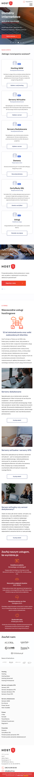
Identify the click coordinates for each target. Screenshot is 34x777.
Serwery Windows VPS (8, 692)
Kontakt (4, 717)
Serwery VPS (5, 687)
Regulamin (5, 723)
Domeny (4, 730)
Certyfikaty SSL (6, 732)
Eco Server (5, 703)
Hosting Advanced (7, 678)
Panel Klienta (5, 719)
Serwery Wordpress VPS (9, 689)
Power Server (5, 705)
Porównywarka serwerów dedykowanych (14, 737)
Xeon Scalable (6, 707)
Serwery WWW (6, 701)
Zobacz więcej (20, 775)
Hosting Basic (6, 676)
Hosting (4, 674)
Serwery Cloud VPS (7, 694)
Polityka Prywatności (8, 721)
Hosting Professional (8, 680)
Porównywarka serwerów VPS (10, 734)
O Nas (3, 714)
